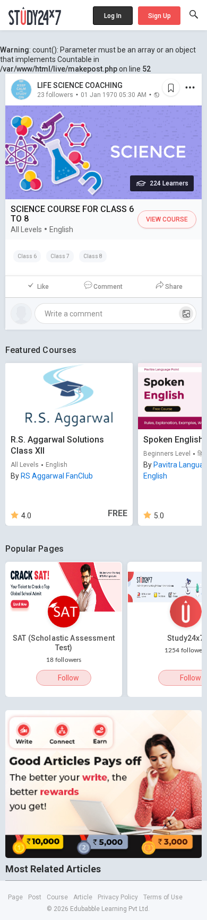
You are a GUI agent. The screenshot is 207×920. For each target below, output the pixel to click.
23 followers (55, 94)
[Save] (170, 87)
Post (34, 897)
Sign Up (159, 16)
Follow (68, 678)
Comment (108, 286)
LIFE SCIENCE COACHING (80, 85)
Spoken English (173, 440)
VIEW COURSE (167, 219)
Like (43, 286)
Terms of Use (163, 897)
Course (57, 897)
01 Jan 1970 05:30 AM (113, 94)
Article (82, 897)
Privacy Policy (118, 897)
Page (15, 897)
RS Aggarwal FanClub (57, 476)
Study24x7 (185, 638)
